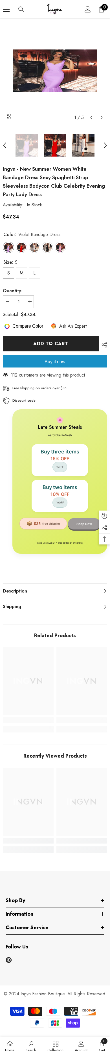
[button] (91, 117)
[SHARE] (103, 344)
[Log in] (88, 9)
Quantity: (12, 290)
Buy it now (55, 361)
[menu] (6, 9)
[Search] (21, 9)
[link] (28, 720)
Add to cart (50, 343)
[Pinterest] (9, 960)
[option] (55, 70)
